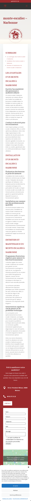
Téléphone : (9, 421)
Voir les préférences (15, 495)
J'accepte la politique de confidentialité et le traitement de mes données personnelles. (14, 439)
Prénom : (8, 417)
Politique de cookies (7, 498)
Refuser (15, 490)
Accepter (15, 486)
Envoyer (8, 443)
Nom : (7, 412)
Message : (8, 431)
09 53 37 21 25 (15, 1)
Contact (7, 403)
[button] (28, 467)
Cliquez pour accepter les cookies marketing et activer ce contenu (15, 458)
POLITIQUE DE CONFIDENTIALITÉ (20, 498)
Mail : (7, 426)
